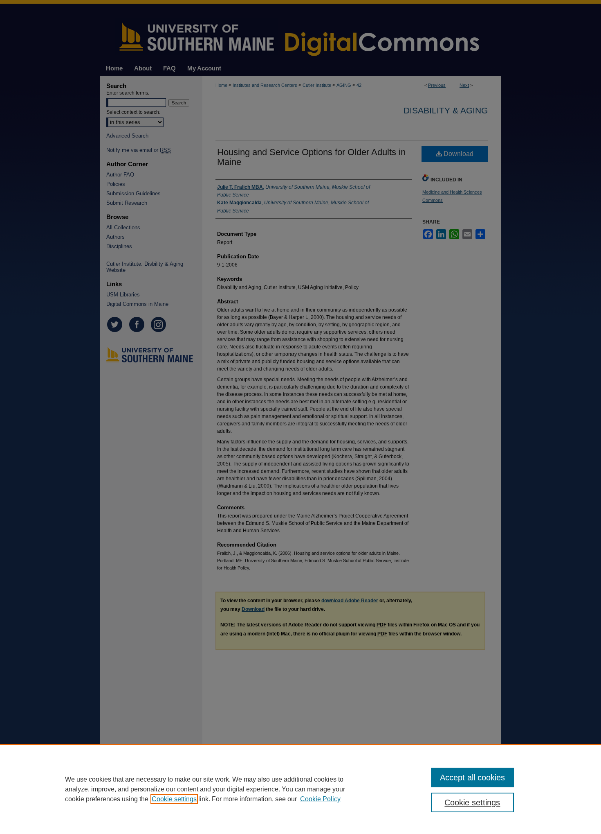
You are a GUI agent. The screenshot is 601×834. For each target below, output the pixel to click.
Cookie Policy (320, 799)
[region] (300, 789)
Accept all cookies (472, 777)
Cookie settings (174, 799)
